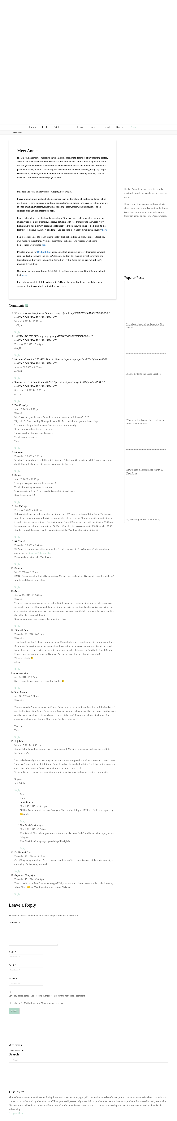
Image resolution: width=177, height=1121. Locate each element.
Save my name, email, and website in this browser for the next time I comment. (47, 995)
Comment (14, 922)
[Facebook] (143, 4)
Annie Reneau (26, 802)
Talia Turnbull (21, 692)
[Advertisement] (88, 101)
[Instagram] (154, 4)
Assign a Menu (16, 1113)
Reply (17, 332)
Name (12, 951)
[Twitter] (148, 4)
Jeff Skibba (19, 741)
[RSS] (165, 4)
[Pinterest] (160, 4)
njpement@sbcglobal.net (40, 553)
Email (12, 965)
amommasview (21, 673)
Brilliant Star (44, 252)
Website (13, 978)
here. (104, 230)
